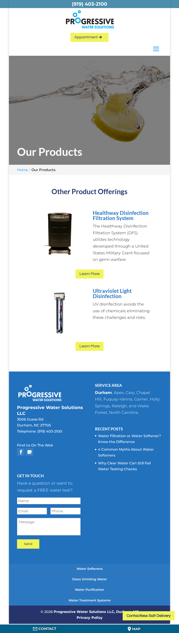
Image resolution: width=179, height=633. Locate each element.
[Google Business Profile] (29, 452)
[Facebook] (21, 452)
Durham (103, 392)
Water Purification (89, 590)
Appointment (86, 37)
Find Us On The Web (35, 445)
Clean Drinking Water (89, 579)
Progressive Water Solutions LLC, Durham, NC (96, 612)
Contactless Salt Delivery (149, 616)
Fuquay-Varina (117, 399)
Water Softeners (90, 569)
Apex (119, 392)
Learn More (89, 274)
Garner (141, 399)
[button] (156, 49)
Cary (130, 392)
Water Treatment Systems (89, 600)
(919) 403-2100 (49, 431)
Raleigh (119, 406)
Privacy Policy (90, 618)
